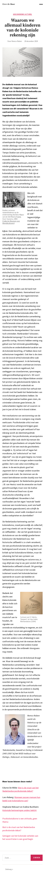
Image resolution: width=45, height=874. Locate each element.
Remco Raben (17, 41)
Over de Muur (8, 4)
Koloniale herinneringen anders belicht (19, 810)
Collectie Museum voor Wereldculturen (11, 222)
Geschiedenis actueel (22, 14)
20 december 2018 (31, 41)
